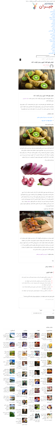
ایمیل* (40, 310)
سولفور (28, 201)
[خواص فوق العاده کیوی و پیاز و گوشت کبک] (36, 79)
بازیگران (53, 13)
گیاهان (53, 25)
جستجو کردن (52, 56)
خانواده (53, 16)
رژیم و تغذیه (52, 19)
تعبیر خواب (53, 14)
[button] (27, 55)
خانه (54, 10)
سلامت (53, 22)
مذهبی (53, 28)
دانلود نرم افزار (52, 17)
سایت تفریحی (25, 98)
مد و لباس (53, 26)
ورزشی (53, 29)
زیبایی (54, 20)
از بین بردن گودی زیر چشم (42, 254)
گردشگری (53, 23)
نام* (53, 310)
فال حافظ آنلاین (52, 31)
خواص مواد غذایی (49, 59)
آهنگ (38, 330)
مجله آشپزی (52, 11)
